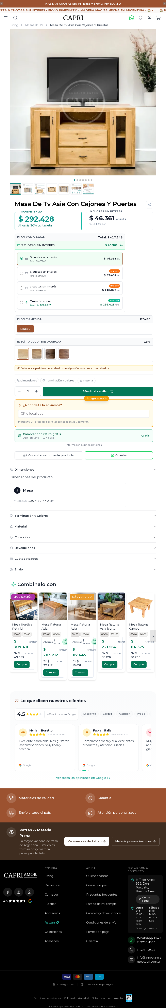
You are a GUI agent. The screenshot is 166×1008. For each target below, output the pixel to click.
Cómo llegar (146, 837)
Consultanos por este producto (51, 393)
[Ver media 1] (15, 189)
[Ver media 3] (39, 189)
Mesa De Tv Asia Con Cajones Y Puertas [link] (79, 25)
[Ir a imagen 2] (77, 180)
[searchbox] (83, 351)
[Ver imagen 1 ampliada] (83, 102)
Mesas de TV (34, 25)
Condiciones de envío (101, 860)
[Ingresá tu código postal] (140, 17)
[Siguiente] (153, 574)
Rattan (50, 860)
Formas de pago (98, 869)
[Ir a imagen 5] (86, 180)
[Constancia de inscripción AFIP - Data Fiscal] (129, 936)
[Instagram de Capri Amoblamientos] (18, 829)
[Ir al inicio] (20, 812)
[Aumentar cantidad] (36, 329)
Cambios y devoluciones (103, 851)
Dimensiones (28, 318)
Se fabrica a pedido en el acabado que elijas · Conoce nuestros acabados (65, 305)
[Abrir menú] (5, 17)
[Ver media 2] (27, 189)
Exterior (50, 841)
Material (88, 318)
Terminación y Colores (60, 318)
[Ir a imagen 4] (83, 180)
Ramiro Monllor (102, 949)
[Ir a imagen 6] (88, 180)
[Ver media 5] (64, 189)
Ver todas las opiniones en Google (81, 715)
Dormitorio (52, 823)
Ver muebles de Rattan (85, 779)
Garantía (92, 879)
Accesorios (52, 851)
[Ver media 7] (88, 189)
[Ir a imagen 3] (80, 180)
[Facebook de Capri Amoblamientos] (7, 829)
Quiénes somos (97, 813)
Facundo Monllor (80, 949)
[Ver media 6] (76, 189)
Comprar (21, 601)
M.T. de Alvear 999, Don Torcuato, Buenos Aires (145, 823)
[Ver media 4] (51, 189)
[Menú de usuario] (149, 17)
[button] (158, 17)
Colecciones (53, 869)
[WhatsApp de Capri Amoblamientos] (29, 829)
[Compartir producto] (149, 204)
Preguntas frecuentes (101, 832)
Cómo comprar (96, 823)
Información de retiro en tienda (84, 382)
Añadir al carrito (95, 329)
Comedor (51, 832)
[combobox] (83, 351)
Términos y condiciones (47, 935)
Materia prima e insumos (133, 779)
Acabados (52, 879)
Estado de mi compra (101, 841)
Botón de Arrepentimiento (107, 935)
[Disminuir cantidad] (19, 329)
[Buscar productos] (15, 18)
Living (14, 25)
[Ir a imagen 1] (74, 180)
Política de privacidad (76, 935)
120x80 (25, 266)
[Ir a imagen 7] (91, 180)
